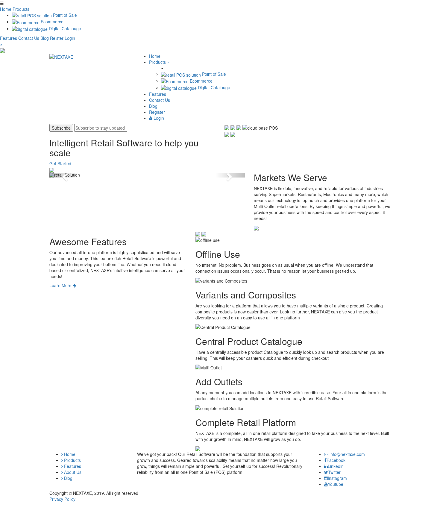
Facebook (336, 460)
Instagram (337, 478)
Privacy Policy (62, 499)
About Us (72, 472)
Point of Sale (64, 15)
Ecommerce (51, 22)
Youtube (335, 484)
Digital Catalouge (64, 28)
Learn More (61, 285)
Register (157, 112)
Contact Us (29, 38)
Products (21, 9)
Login (70, 38)
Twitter (334, 472)
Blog (45, 38)
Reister (56, 38)
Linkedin (336, 466)
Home (5, 9)
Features (9, 38)
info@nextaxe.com (346, 454)
